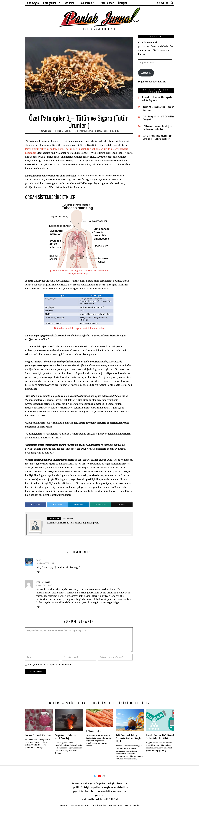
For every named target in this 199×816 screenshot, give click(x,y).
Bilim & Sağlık (63, 131)
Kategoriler (49, 2)
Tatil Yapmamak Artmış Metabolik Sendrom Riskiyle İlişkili (128, 738)
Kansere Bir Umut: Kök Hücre (38, 735)
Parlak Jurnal (86, 799)
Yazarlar (69, 2)
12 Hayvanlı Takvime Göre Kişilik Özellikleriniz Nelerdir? (157, 127)
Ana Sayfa (33, 2)
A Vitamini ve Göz (94, 731)
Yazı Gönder (107, 2)
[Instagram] (158, 2)
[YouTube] (163, 2)
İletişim (122, 2)
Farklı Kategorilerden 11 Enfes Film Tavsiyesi (158, 118)
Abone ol (146, 72)
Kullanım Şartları (116, 805)
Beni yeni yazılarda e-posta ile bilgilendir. (50, 664)
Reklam (128, 805)
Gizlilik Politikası (100, 805)
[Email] (167, 2)
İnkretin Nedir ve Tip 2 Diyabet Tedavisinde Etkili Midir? (160, 736)
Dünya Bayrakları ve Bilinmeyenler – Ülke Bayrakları (157, 98)
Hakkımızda (85, 2)
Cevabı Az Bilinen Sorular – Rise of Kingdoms (158, 108)
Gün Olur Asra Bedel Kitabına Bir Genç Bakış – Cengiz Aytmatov (157, 137)
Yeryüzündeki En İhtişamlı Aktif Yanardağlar (66, 736)
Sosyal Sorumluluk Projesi (80, 805)
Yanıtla (39, 572)
